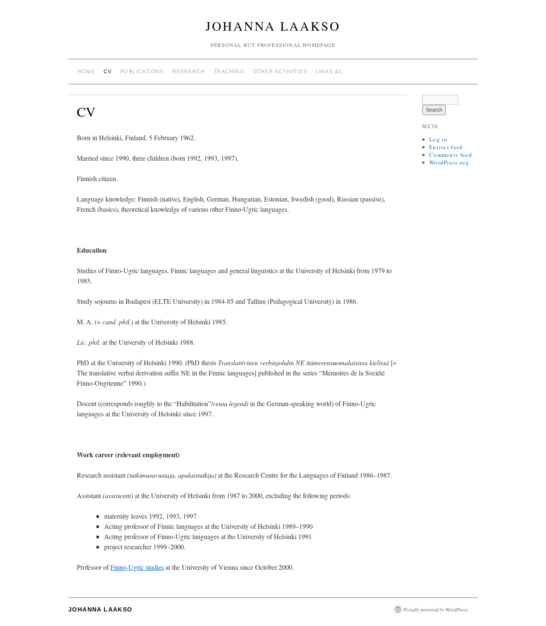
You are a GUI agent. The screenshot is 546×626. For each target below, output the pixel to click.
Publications (141, 72)
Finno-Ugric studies (137, 567)
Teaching (229, 72)
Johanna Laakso (273, 25)
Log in (438, 139)
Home (86, 72)
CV (108, 72)
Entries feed (446, 147)
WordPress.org (449, 162)
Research (189, 72)
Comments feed (450, 155)
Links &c (329, 72)
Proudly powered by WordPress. (436, 609)
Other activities (280, 72)
